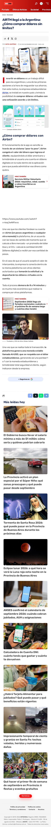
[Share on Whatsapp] (15, 39)
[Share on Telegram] (46, 396)
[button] (36, 3)
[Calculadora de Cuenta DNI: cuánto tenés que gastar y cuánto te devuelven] (25, 636)
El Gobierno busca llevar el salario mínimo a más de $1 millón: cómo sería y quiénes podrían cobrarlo (25, 439)
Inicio (4, 15)
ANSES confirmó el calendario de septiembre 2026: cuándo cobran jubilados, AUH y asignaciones (25, 614)
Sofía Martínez (10, 44)
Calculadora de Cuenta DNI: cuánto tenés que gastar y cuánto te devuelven (25, 656)
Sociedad (10, 15)
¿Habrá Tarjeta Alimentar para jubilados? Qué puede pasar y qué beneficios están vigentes (25, 697)
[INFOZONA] (8, 3)
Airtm (5, 92)
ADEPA (25, 822)
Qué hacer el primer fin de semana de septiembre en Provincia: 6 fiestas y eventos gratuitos (25, 785)
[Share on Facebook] (8, 39)
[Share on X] (12, 39)
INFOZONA (24, 817)
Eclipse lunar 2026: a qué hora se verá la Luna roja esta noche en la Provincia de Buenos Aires (25, 572)
